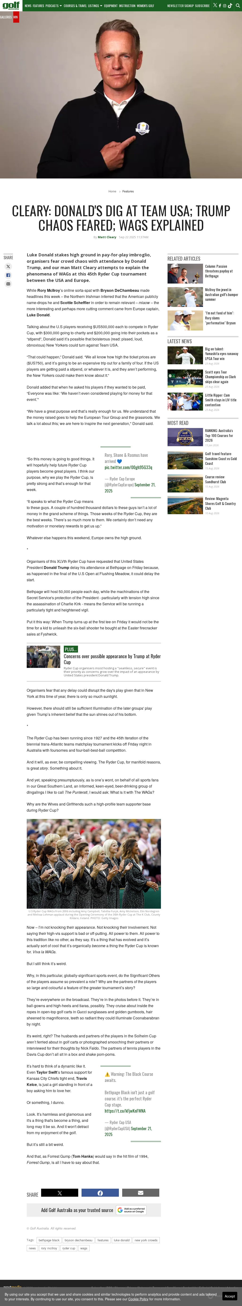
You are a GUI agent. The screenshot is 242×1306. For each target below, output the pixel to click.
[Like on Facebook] (219, 5)
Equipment (111, 5)
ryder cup (68, 1248)
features (103, 1240)
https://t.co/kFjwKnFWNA (125, 1111)
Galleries (6, 17)
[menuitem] (11, 5)
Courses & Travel (75, 5)
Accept (230, 1296)
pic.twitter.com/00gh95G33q (128, 467)
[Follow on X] (215, 5)
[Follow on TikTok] (230, 5)
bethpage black (49, 1240)
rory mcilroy (49, 1248)
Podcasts (52, 5)
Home (112, 191)
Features (38, 5)
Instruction (127, 5)
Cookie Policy (138, 1299)
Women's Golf (145, 5)
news (32, 1248)
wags (83, 1248)
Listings (93, 5)
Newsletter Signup (180, 5)
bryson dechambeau (78, 1240)
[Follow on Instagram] (224, 5)
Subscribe (202, 5)
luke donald (122, 1240)
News (28, 5)
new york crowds (146, 1240)
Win (15, 17)
